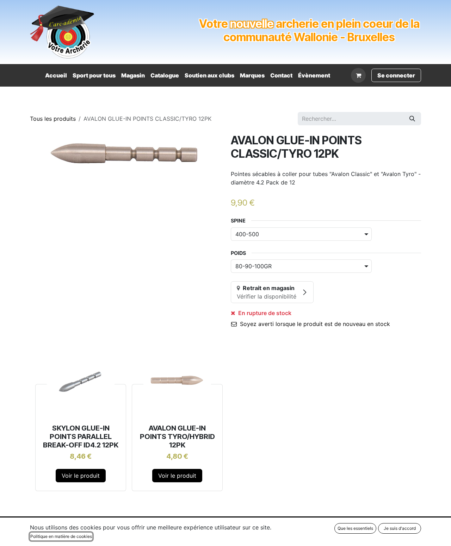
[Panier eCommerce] (358, 75)
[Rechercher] (412, 118)
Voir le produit (81, 475)
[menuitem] (56, 75)
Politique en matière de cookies (61, 536)
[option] (225, 420)
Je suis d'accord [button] (400, 528)
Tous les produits (53, 118)
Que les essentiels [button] (355, 528)
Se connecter (396, 75)
